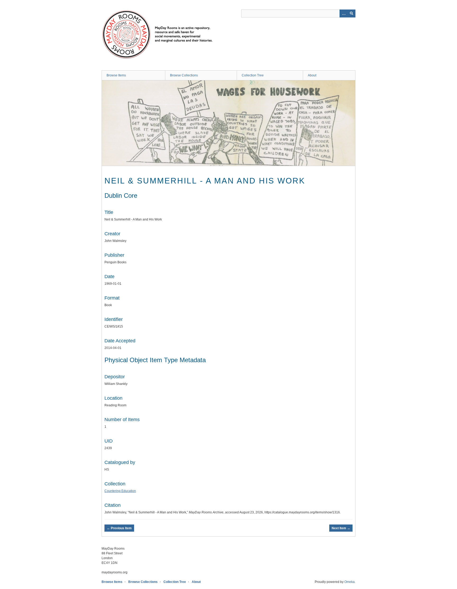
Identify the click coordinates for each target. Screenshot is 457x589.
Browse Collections (184, 75)
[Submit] (351, 13)
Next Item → (341, 528)
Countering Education (120, 491)
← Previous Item (119, 528)
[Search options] (344, 13)
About (312, 75)
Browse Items (116, 75)
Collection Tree (253, 75)
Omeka (349, 582)
